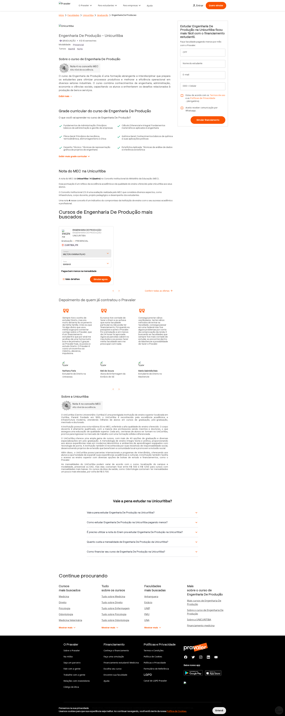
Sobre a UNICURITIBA (199, 619)
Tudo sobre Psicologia (114, 614)
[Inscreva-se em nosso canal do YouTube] (216, 657)
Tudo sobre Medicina (113, 596)
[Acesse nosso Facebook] (186, 657)
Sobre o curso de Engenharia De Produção (205, 611)
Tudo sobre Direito (112, 602)
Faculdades (73, 15)
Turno (65, 262)
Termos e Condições (154, 650)
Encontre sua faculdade (115, 674)
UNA (146, 620)
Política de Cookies (153, 656)
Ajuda (150, 5)
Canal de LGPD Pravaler (155, 680)
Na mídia (68, 656)
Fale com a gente (72, 668)
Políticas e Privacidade (155, 662)
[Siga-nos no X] (193, 657)
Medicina (64, 596)
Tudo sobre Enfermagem (116, 608)
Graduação (102, 15)
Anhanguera (151, 596)
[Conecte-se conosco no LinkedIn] (208, 657)
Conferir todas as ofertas (157, 290)
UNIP (147, 608)
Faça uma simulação (114, 656)
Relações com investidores (77, 680)
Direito (62, 602)
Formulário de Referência (156, 668)
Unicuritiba (88, 15)
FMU (146, 614)
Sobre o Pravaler (72, 650)
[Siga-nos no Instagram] (201, 657)
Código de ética (71, 686)
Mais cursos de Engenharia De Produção (204, 602)
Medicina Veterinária (70, 620)
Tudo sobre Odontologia (115, 620)
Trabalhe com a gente (74, 674)
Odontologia (66, 614)
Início (61, 15)
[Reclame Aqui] (198, 686)
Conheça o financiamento (116, 650)
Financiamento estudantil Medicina (121, 662)
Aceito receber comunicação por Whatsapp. (202, 109)
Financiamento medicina (200, 625)
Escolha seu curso (112, 668)
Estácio (148, 602)
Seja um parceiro (72, 662)
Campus (66, 252)
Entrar (199, 5)
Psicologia (64, 608)
